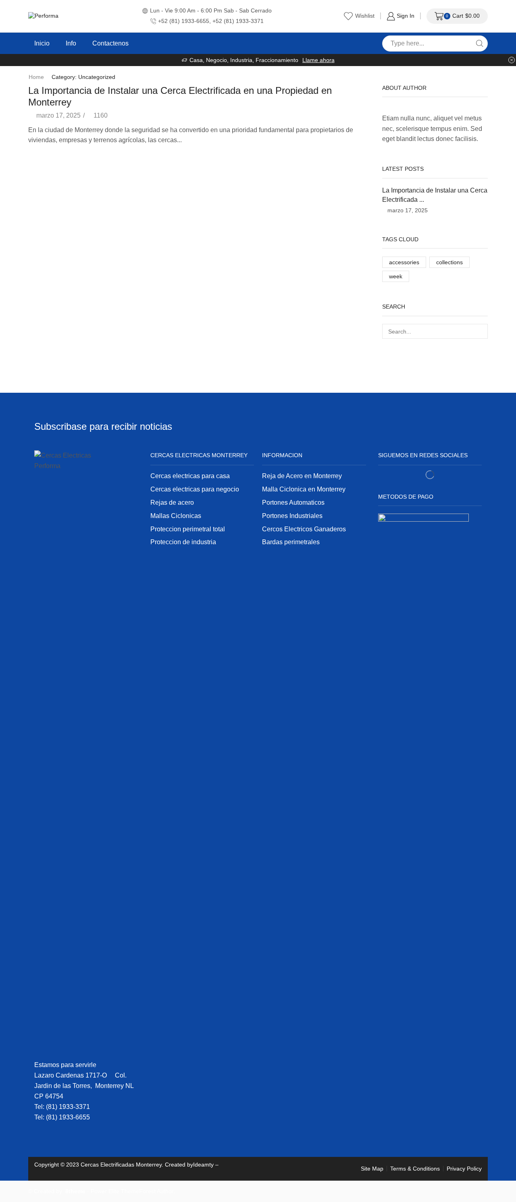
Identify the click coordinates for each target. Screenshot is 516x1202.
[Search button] (479, 43)
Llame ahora (318, 60)
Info (71, 43)
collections (449, 262)
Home (36, 77)
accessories (404, 262)
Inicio (42, 43)
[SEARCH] (480, 331)
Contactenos (110, 43)
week (395, 276)
